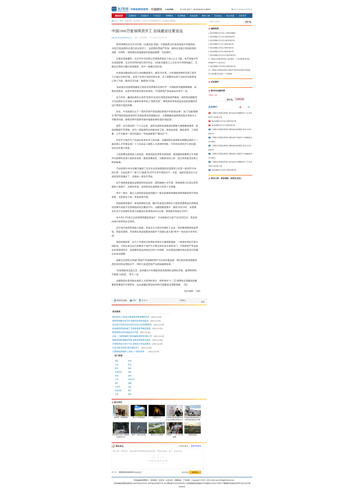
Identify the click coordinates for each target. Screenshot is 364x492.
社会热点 (218, 16)
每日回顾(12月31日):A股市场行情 (223, 55)
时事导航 (128, 21)
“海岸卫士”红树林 (156, 435)
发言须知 (185, 472)
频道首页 (119, 16)
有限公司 (131, 379)
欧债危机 (118, 390)
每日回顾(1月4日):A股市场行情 (222, 52)
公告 (116, 365)
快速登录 (138, 472)
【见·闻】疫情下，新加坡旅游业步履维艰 (195, 9)
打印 (134, 300)
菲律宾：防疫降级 (121, 417)
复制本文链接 (122, 300)
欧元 (130, 365)
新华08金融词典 (218, 90)
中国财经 (156, 9)
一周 (239, 107)
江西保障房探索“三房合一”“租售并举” (129, 351)
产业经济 (157, 16)
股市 (116, 368)
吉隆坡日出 (156, 417)
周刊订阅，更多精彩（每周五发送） (227, 178)
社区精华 (215, 82)
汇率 (116, 379)
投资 (130, 361)
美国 (130, 376)
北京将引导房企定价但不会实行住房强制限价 (132, 324)
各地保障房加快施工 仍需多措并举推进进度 (131, 328)
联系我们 (154, 480)
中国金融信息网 (120, 483)
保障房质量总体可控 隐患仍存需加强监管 (130, 321)
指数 (130, 383)
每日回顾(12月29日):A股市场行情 (223, 66)
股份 (130, 368)
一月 (248, 107)
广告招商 (186, 480)
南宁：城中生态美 (139, 435)
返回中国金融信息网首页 (243, 9)
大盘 (116, 394)
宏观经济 (132, 16)
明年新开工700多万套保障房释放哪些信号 (130, 317)
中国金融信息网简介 (141, 480)
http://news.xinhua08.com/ (122, 38)
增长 (116, 383)
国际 (130, 372)
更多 (203, 302)
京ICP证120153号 (140, 483)
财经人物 (206, 16)
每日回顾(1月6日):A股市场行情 (222, 48)
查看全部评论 (196, 446)
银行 (130, 390)
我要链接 (177, 480)
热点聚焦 (137, 21)
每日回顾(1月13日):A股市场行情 (222, 37)
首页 (116, 21)
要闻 (121, 21)
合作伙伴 (169, 480)
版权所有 (129, 483)
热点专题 (230, 16)
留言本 (161, 480)
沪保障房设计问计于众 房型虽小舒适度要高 (131, 344)
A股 (129, 387)
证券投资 (118, 372)
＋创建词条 (239, 99)
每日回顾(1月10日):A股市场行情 (222, 40)
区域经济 (145, 16)
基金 (116, 361)
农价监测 (194, 16)
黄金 (130, 394)
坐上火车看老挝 (139, 417)
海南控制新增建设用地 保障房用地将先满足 (131, 340)
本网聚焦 (169, 16)
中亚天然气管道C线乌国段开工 (125, 348)
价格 (116, 376)
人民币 (117, 387)
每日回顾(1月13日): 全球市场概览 (223, 33)
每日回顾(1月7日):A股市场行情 (222, 44)
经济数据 (181, 16)
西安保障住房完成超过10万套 (125, 332)
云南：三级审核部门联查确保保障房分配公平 (132, 336)
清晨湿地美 (192, 435)
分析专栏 (243, 16)
